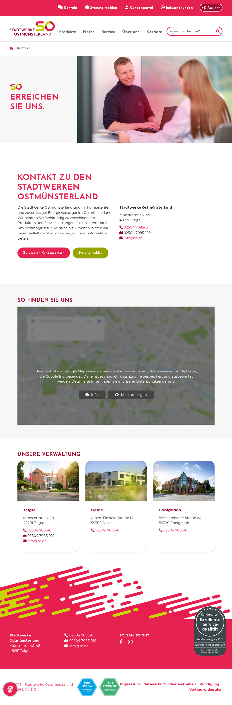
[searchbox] (194, 31)
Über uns (131, 32)
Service (108, 32)
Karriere (154, 32)
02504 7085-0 (136, 227)
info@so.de (133, 238)
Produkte (67, 32)
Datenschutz (154, 684)
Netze (89, 32)
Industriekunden (179, 8)
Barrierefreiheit (182, 684)
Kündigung (209, 684)
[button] (211, 8)
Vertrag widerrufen (205, 690)
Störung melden (103, 8)
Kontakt (70, 8)
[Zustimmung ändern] (10, 689)
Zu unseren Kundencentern (43, 253)
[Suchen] (217, 31)
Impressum (130, 684)
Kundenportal (140, 8)
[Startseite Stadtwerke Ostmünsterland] (32, 28)
